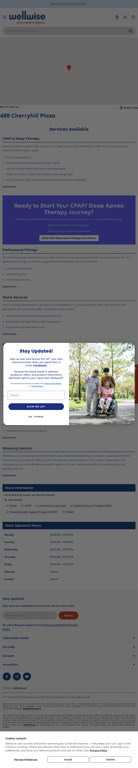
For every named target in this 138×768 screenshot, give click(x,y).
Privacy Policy (98, 750)
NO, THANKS (36, 417)
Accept (68, 759)
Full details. (40, 365)
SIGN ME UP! (36, 406)
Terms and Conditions (53, 383)
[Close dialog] (130, 348)
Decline (110, 759)
